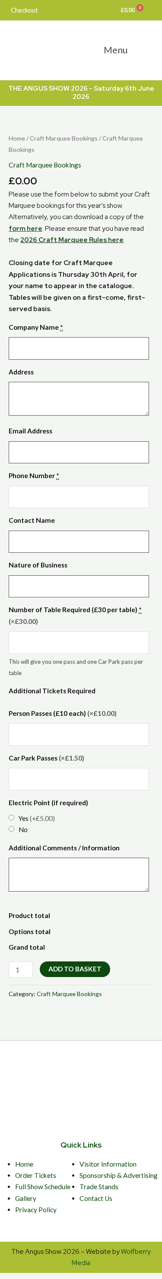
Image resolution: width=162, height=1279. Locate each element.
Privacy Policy (36, 1209)
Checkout (24, 10)
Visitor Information (108, 1164)
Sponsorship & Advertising (118, 1175)
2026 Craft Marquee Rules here (72, 239)
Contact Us (95, 1198)
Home (17, 138)
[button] (122, 50)
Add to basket (75, 969)
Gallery (25, 1198)
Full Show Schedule (42, 1186)
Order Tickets (35, 1175)
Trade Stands (98, 1186)
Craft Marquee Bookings (64, 138)
